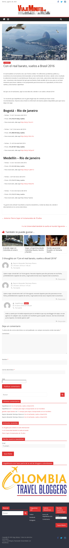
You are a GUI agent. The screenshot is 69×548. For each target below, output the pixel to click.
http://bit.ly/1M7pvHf (27, 150)
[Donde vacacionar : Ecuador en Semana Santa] (56, 236)
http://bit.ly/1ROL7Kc (27, 136)
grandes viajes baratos (8, 411)
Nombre (5, 359)
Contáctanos (46, 519)
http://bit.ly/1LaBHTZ (27, 170)
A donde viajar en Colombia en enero (10, 249)
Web (3, 379)
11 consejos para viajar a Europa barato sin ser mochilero (28, 409)
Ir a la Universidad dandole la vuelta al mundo (44, 226)
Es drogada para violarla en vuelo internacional (15, 427)
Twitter (31, 514)
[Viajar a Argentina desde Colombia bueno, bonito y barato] (34, 236)
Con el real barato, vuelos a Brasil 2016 (22, 406)
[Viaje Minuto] (34, 5)
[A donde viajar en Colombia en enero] (12, 236)
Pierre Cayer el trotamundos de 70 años (22, 218)
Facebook (32, 517)
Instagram (32, 520)
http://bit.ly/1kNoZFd (27, 184)
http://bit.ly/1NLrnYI (27, 122)
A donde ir (7, 63)
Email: (3, 443)
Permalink (16, 268)
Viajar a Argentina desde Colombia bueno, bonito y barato (34, 250)
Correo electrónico (8, 370)
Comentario (5, 333)
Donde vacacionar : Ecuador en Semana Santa (54, 250)
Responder (61, 279)
